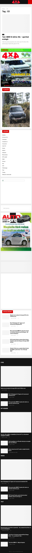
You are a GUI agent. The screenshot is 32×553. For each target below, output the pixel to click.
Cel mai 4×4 (5, 137)
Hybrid (3, 150)
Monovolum (5, 154)
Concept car (5, 141)
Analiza (3, 135)
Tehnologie (4, 168)
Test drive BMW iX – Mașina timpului (17, 542)
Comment (4, 139)
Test (3, 34)
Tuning (3, 172)
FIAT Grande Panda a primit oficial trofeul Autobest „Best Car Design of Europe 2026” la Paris (19, 341)
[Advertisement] (16, 291)
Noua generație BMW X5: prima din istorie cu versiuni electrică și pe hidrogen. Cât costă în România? (19, 332)
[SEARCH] (28, 208)
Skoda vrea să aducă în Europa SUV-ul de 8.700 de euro (13, 388)
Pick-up (3, 161)
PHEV (3, 159)
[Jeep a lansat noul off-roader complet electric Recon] (4, 451)
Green (3, 148)
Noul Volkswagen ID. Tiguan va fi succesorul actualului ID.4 (14, 481)
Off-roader (4, 157)
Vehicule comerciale (6, 174)
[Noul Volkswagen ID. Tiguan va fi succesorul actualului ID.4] (5, 325)
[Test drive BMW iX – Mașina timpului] (4, 544)
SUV (3, 165)
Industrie (4, 152)
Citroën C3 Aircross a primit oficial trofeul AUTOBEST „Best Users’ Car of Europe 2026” (19, 350)
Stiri (3, 163)
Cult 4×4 (4, 146)
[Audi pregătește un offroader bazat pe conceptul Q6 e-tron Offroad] (4, 443)
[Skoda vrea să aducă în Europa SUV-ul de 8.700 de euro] (5, 317)
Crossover (4, 143)
